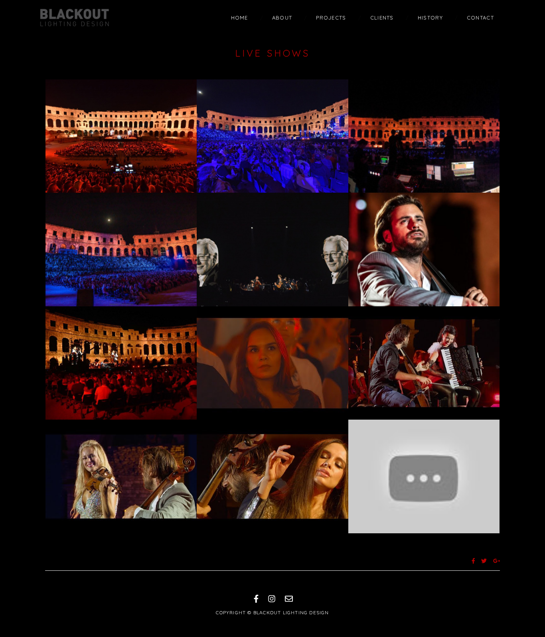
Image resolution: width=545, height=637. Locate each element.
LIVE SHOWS (272, 53)
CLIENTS (382, 17)
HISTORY (430, 17)
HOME (239, 17)
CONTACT (480, 17)
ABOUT (282, 17)
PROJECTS (331, 17)
